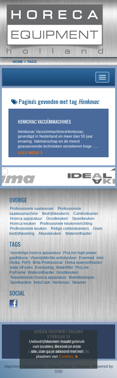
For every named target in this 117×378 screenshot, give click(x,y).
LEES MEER (29, 153)
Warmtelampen (82, 277)
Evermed (86, 258)
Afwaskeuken (49, 233)
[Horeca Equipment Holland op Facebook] (13, 304)
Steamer (79, 282)
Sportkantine (21, 282)
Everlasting (44, 267)
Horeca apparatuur (26, 218)
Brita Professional (48, 262)
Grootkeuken (57, 218)
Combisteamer (85, 213)
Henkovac (61, 282)
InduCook (42, 282)
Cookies (66, 356)
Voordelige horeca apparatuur (35, 253)
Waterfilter (64, 267)
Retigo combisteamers (70, 228)
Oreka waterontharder (83, 262)
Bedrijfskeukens (56, 213)
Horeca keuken (23, 223)
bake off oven (21, 267)
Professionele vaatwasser (32, 208)
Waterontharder (78, 233)
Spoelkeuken (83, 218)
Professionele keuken (28, 228)
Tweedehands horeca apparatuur (38, 277)
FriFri (26, 262)
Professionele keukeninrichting (66, 223)
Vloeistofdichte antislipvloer (53, 258)
